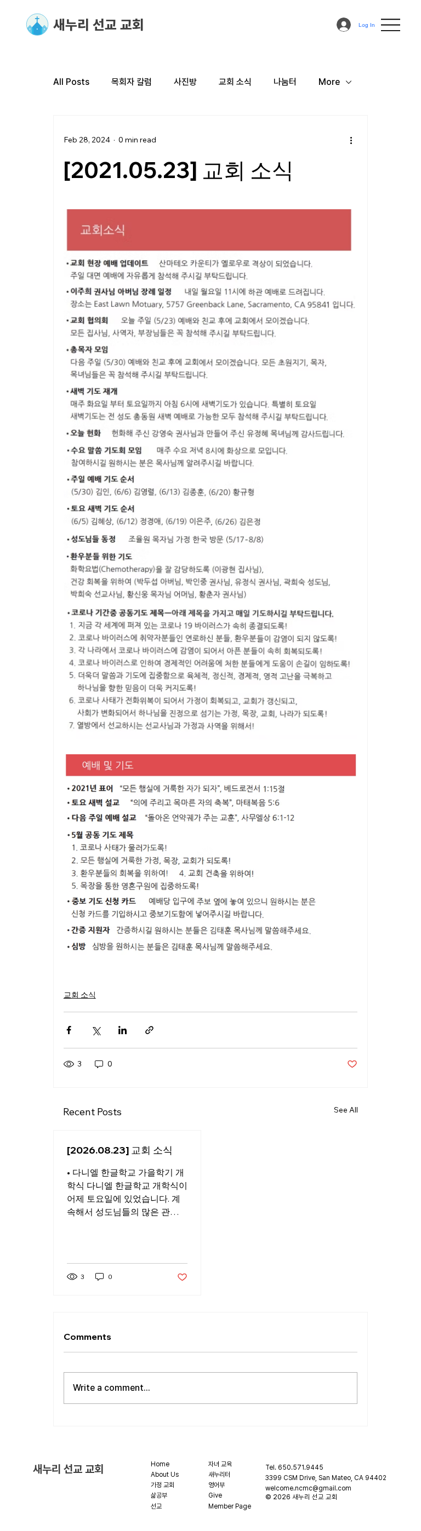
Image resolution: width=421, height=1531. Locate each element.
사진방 (185, 82)
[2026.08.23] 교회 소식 (120, 1150)
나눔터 (285, 82)
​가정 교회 (162, 1485)
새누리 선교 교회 (98, 24)
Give (215, 1495)
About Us (165, 1474)
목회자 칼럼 (131, 82)
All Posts (71, 82)
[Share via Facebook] (69, 1030)
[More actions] (350, 139)
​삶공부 (159, 1495)
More (329, 82)
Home (160, 1464)
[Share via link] (149, 1030)
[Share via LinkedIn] (122, 1030)
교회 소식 (235, 82)
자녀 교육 (220, 1464)
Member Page (229, 1506)
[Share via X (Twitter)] (95, 1030)
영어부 (216, 1485)
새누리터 (219, 1474)
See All (346, 1110)
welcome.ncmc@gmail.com (308, 1488)
